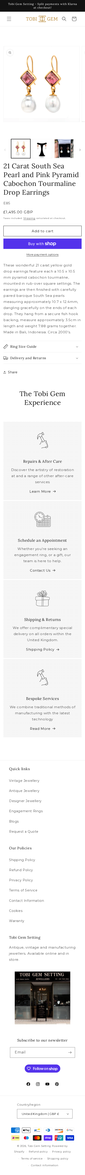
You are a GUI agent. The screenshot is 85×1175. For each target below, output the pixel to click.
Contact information (44, 1165)
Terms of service (32, 1158)
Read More (40, 728)
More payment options (43, 254)
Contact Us (40, 570)
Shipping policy (58, 1158)
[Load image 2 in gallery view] (42, 148)
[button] (9, 19)
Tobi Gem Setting (39, 1146)
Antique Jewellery (24, 791)
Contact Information (26, 901)
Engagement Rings (26, 811)
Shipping (29, 218)
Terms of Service (23, 890)
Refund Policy (21, 870)
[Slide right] (80, 150)
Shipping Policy (40, 649)
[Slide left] (5, 150)
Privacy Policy (21, 880)
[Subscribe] (70, 1052)
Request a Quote (24, 832)
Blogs (14, 821)
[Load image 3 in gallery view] (64, 148)
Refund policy (38, 1151)
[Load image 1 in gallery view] (20, 148)
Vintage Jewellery (24, 781)
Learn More (40, 491)
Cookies (15, 911)
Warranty (16, 921)
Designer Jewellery (25, 801)
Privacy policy (61, 1151)
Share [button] (13, 372)
